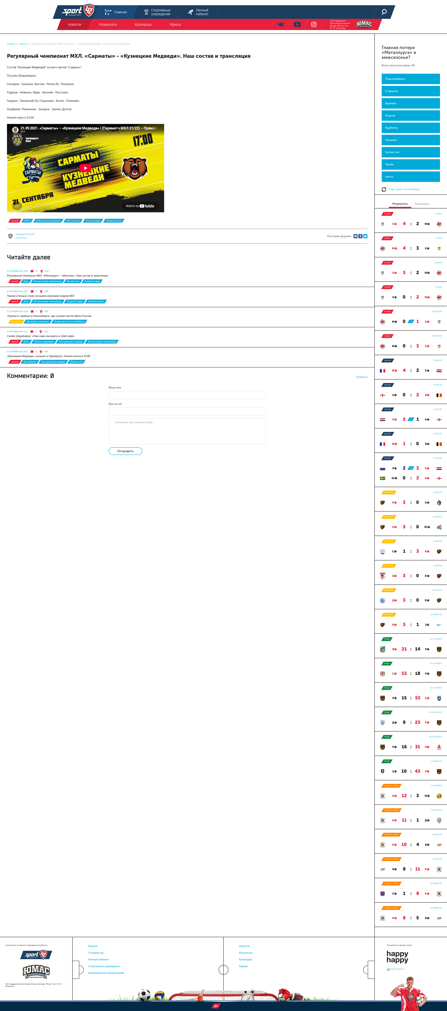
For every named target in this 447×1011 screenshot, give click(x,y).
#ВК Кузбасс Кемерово (38, 321)
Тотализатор (96, 952)
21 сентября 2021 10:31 (17, 352)
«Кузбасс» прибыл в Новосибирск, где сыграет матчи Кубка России (49, 316)
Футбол (387, 360)
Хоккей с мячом (391, 786)
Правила (361, 376)
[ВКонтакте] (355, 236)
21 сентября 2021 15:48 (17, 312)
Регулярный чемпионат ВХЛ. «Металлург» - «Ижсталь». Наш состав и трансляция (57, 275)
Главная (93, 946)
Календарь (245, 959)
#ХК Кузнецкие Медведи (48, 220)
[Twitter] (365, 236)
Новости (244, 946)
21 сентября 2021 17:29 (17, 271)
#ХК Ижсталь (73, 281)
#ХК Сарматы (73, 220)
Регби (387, 639)
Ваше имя (115, 387)
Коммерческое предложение (106, 973)
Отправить (125, 451)
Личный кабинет (98, 959)
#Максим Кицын (96, 301)
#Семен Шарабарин (44, 341)
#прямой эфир (93, 220)
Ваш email (115, 404)
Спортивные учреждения (104, 966)
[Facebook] (360, 236)
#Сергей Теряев (75, 301)
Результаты (246, 952)
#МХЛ (27, 220)
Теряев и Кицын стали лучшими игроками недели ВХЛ (40, 295)
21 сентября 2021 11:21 (17, 332)
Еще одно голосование (404, 189)
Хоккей (14, 220)
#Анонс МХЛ (76, 362)
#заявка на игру (114, 220)
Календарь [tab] (422, 203)
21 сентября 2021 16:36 (17, 292)
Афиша (243, 966)
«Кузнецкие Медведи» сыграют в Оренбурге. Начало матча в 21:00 (48, 356)
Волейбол (16, 321)
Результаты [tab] (400, 203)
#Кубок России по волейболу (69, 321)
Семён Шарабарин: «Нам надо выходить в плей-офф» (40, 336)
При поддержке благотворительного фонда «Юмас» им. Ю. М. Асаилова (340, 24)
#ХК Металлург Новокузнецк (48, 281)
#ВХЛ (26, 281)
